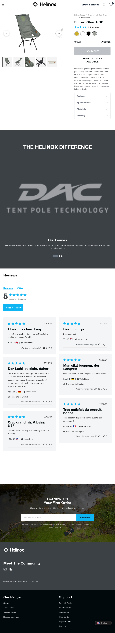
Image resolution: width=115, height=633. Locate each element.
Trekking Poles (9, 612)
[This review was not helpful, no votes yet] (49, 347)
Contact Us (64, 612)
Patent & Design (66, 603)
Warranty (81, 115)
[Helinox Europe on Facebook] (11, 569)
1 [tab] (55, 256)
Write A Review (13, 307)
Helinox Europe (79, 15)
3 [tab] (62, 256)
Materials (81, 109)
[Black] (88, 33)
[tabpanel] (57, 204)
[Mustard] (76, 33)
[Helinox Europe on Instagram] (5, 569)
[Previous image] (6, 33)
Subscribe (85, 517)
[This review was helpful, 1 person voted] (99, 436)
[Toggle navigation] (4, 4)
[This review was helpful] (44, 347)
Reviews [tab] (8, 288)
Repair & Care (65, 621)
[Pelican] (82, 33)
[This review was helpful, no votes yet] (99, 344)
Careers (62, 626)
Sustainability (64, 607)
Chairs (90, 15)
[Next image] (59, 33)
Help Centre (64, 617)
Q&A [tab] (20, 288)
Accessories (8, 607)
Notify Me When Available (92, 60)
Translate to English (75, 384)
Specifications (84, 102)
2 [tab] (59, 256)
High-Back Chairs (101, 15)
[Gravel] (94, 33)
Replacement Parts (11, 617)
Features (81, 96)
